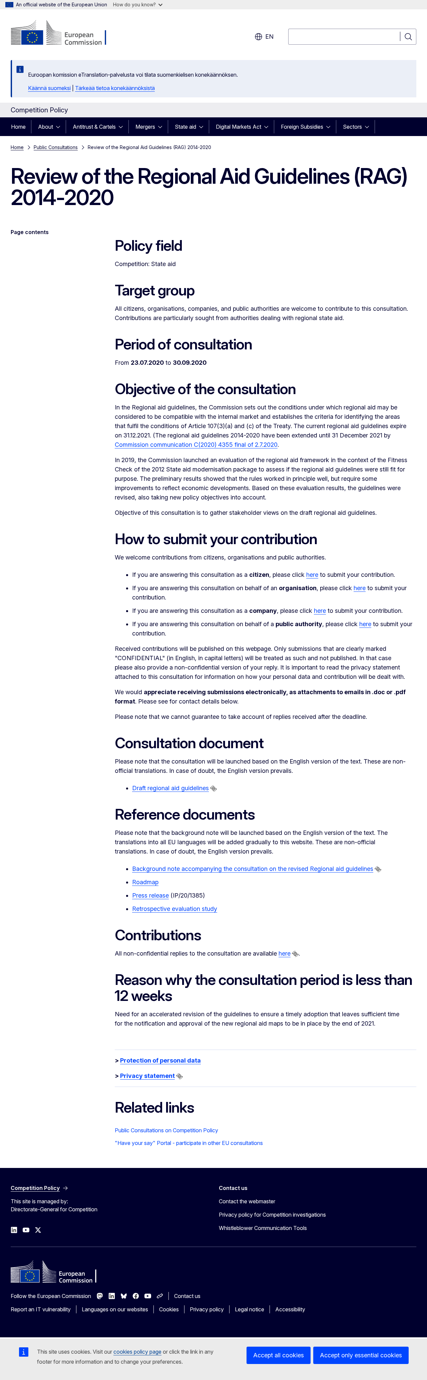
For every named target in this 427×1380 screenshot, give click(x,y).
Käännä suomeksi (49, 88)
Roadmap (145, 882)
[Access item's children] (60, 126)
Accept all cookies (278, 1355)
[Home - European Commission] (64, 33)
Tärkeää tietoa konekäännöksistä (115, 88)
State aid (185, 126)
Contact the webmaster (247, 1201)
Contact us (187, 1296)
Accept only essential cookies (361, 1355)
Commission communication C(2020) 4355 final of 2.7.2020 (196, 444)
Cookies (169, 1309)
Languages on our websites (115, 1309)
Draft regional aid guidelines (170, 788)
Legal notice (249, 1309)
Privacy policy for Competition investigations (272, 1214)
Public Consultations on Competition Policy (166, 1130)
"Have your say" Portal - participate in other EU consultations (189, 1143)
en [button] (269, 36)
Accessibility (290, 1309)
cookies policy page (137, 1351)
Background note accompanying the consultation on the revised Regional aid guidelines (252, 868)
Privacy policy (207, 1309)
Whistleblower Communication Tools (263, 1228)
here (312, 574)
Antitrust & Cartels (94, 126)
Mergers (145, 126)
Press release (150, 895)
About (45, 126)
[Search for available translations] (213, 788)
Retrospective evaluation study (174, 908)
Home (18, 126)
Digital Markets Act (238, 126)
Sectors (352, 126)
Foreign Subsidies (302, 126)
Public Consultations (56, 147)
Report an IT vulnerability (41, 1309)
